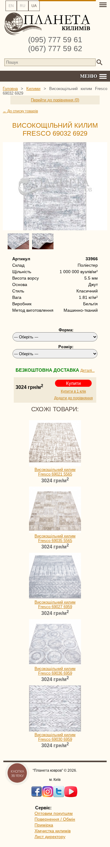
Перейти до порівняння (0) (55, 100)
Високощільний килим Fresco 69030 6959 (55, 737)
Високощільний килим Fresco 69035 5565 (55, 538)
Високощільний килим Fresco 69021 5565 (55, 471)
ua (34, 6)
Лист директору (50, 836)
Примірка (44, 825)
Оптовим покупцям (54, 813)
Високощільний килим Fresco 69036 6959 (55, 671)
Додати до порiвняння (73, 398)
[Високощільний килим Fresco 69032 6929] (55, 186)
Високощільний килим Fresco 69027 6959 (55, 604)
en (11, 6)
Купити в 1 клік (73, 391)
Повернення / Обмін (55, 819)
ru (22, 6)
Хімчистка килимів (53, 830)
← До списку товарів (20, 111)
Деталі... (87, 370)
